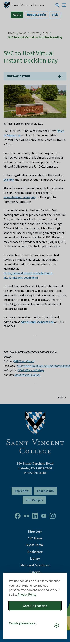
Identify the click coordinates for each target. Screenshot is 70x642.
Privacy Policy (27, 594)
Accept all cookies (35, 606)
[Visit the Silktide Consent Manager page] (56, 625)
